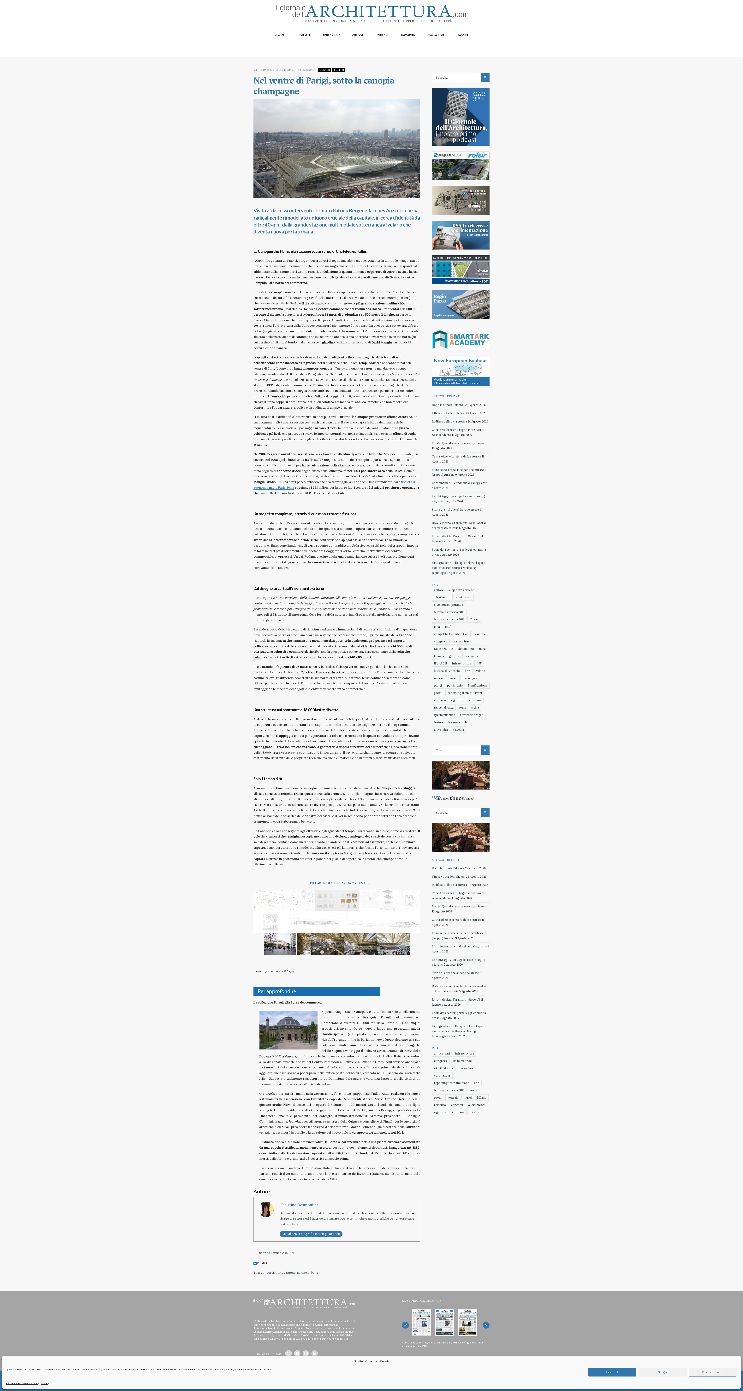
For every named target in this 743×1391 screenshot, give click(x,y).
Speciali (280, 34)
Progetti (338, 70)
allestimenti (442, 597)
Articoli (358, 34)
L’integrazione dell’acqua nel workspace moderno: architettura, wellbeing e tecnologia (458, 568)
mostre (439, 678)
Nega (662, 1372)
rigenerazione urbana (302, 1272)
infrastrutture (461, 663)
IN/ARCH (440, 663)
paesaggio (470, 678)
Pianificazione (477, 685)
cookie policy (94, 1369)
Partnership (331, 34)
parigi (280, 1272)
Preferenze (713, 1372)
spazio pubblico (444, 715)
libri (467, 671)
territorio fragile (471, 715)
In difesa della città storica (449, 421)
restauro (440, 700)
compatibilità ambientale (451, 634)
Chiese (474, 619)
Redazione (408, 34)
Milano (480, 671)
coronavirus (461, 641)
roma (462, 707)
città (448, 627)
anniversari (464, 597)
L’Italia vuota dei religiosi (448, 413)
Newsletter (436, 34)
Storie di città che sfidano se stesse (455, 509)
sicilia (475, 707)
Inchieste (304, 34)
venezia (458, 729)
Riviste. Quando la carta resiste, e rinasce (459, 443)
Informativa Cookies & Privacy (22, 1383)
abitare (439, 590)
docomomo (466, 649)
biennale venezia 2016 (449, 612)
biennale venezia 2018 (449, 619)
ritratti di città (444, 707)
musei (453, 678)
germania (471, 656)
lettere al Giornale (447, 671)
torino (438, 722)
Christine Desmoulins (280, 70)
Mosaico (324, 70)
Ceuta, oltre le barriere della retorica (456, 456)
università (441, 729)
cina (437, 627)
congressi (441, 641)
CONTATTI (261, 1354)
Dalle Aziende (443, 649)
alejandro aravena (461, 590)
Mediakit (462, 34)
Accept (612, 1372)
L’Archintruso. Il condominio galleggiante (459, 483)
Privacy (45, 1383)
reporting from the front (465, 693)
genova (454, 656)
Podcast (383, 34)
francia (439, 656)
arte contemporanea (448, 604)
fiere (482, 649)
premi (438, 693)
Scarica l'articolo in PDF (276, 1253)
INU (479, 663)
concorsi (267, 1272)
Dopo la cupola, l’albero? (448, 405)
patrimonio (455, 685)
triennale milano (459, 722)
